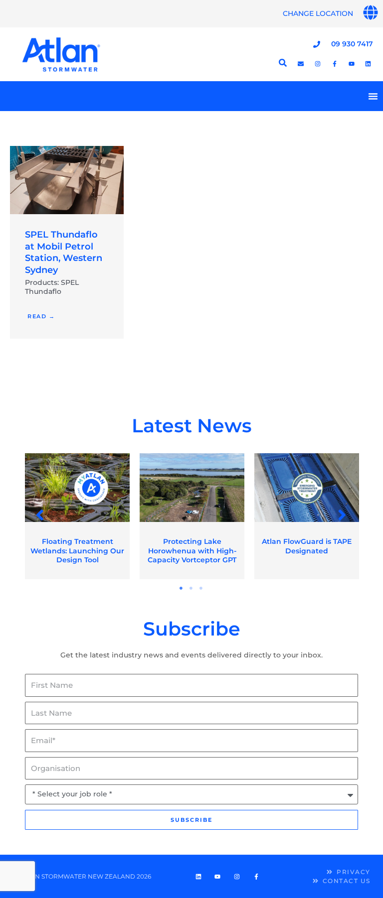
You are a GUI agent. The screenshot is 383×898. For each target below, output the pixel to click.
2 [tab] (191, 588)
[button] (40, 515)
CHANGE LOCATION (318, 13)
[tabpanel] (77, 516)
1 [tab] (182, 588)
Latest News (192, 425)
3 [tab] (201, 588)
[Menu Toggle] (373, 96)
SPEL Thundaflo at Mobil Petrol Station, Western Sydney (63, 252)
